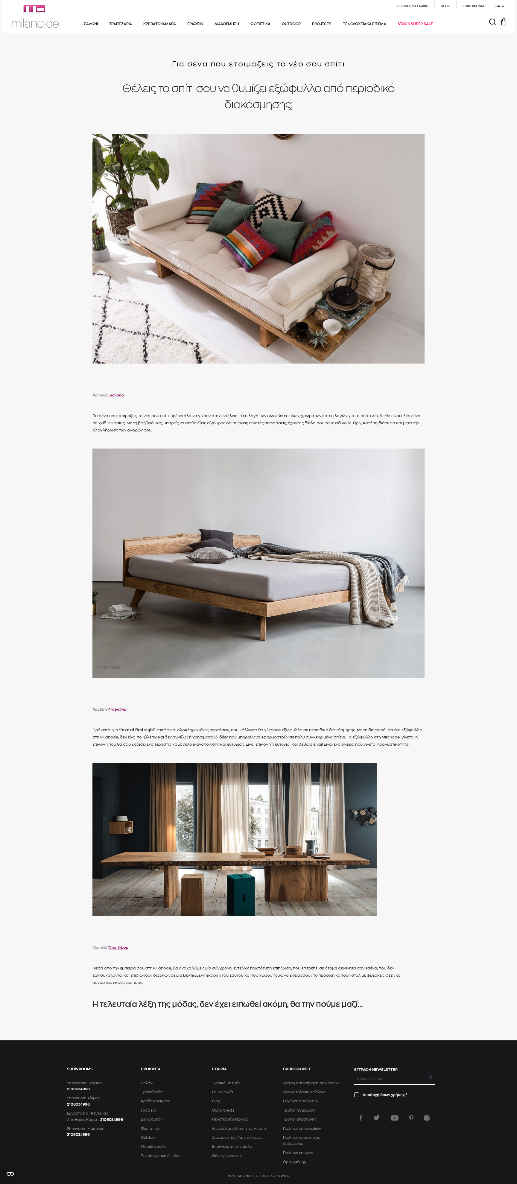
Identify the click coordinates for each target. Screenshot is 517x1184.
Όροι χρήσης (294, 1162)
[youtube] (395, 1118)
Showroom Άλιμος (83, 1098)
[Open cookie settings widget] (21, 1174)
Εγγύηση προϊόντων (300, 1101)
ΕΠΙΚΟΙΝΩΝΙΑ (473, 6)
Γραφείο (148, 1110)
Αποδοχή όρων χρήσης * (385, 1095)
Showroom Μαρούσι (85, 1128)
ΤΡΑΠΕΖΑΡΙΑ (120, 24)
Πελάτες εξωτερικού (230, 1119)
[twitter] (376, 1118)
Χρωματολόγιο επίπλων (304, 1092)
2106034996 (78, 1089)
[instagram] (427, 1118)
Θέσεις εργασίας (227, 1156)
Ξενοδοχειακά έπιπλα (160, 1156)
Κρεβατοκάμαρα (155, 1101)
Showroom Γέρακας (85, 1083)
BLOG (446, 6)
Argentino (117, 709)
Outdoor (148, 1137)
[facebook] (361, 1118)
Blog (216, 1101)
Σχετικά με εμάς (226, 1083)
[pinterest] (411, 1118)
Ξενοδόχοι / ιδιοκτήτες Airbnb (239, 1128)
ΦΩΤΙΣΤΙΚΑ (260, 24)
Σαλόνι (147, 1083)
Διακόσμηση (152, 1119)
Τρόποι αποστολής (299, 1119)
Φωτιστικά (150, 1128)
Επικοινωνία (222, 1092)
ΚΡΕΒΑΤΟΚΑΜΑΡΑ (159, 24)
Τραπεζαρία (151, 1092)
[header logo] (35, 16)
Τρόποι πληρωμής (299, 1110)
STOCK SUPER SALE (415, 24)
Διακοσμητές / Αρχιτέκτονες (237, 1137)
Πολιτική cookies (298, 1153)
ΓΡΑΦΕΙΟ (195, 24)
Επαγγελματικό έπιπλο (232, 1146)
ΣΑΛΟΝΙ (91, 24)
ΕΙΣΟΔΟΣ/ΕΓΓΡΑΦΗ (412, 6)
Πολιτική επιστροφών (302, 1128)
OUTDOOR (291, 24)
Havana (116, 395)
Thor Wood (118, 947)
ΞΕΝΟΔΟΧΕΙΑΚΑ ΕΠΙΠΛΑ (364, 24)
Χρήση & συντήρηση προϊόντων (311, 1083)
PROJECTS (322, 24)
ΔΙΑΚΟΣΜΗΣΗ (227, 24)
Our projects (223, 1110)
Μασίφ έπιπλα (153, 1146)
